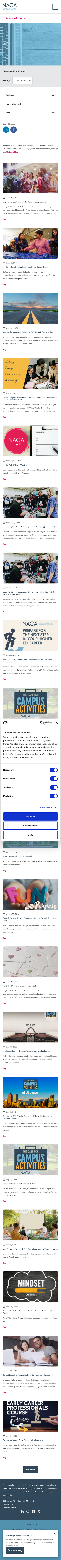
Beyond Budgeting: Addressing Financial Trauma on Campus (26, 1375)
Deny (30, 835)
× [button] (54, 1534)
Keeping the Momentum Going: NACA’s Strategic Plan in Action (28, 332)
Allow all (30, 816)
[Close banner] (57, 723)
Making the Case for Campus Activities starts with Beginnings (26, 1051)
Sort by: (6, 80)
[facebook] (13, 129)
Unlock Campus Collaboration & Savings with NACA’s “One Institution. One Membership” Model (30, 398)
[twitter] (39, 1511)
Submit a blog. (12, 152)
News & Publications (15, 18)
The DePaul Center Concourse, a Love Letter (20, 986)
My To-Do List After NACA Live (15, 465)
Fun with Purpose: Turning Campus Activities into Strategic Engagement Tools (30, 919)
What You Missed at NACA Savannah (17, 856)
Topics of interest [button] (13, 103)
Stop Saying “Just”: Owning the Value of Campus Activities (25, 202)
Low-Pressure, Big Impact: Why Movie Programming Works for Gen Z (30, 1249)
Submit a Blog (15, 1550)
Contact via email (9, 1507)
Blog (4, 219)
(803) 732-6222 (10, 1504)
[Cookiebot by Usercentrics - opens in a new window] (40, 723)
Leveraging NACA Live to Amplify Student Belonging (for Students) (29, 526)
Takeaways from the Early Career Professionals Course (24, 1440)
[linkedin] (6, 129)
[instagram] (28, 1511)
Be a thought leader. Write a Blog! (19, 1535)
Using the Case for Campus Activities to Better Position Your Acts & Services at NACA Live (28, 593)
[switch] (54, 778)
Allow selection (30, 825)
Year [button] (8, 112)
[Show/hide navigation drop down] (55, 7)
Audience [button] (10, 95)
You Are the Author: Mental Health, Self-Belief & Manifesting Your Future (29, 1311)
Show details (45, 807)
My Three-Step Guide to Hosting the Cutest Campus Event (25, 267)
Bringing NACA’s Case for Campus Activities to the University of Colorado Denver (27, 1117)
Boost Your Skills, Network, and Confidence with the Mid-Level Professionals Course (27, 660)
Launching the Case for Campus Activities (19, 1183)
